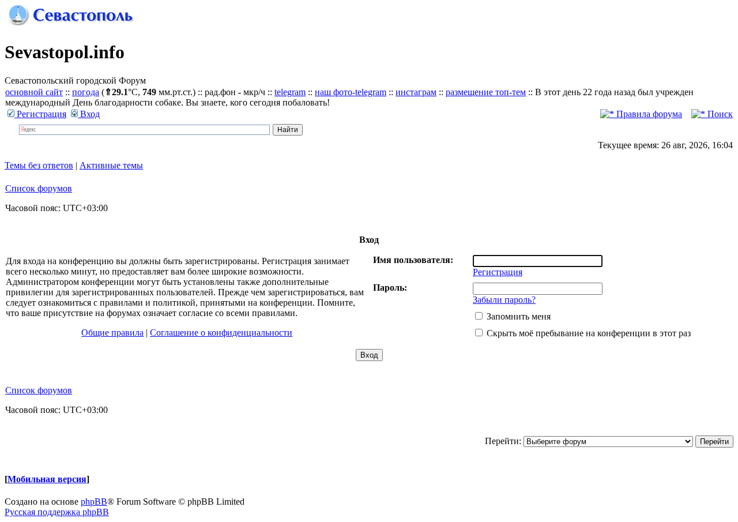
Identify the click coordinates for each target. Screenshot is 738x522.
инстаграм (416, 92)
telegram (290, 92)
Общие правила (112, 332)
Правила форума (648, 114)
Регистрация (40, 114)
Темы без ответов (39, 165)
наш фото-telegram (350, 92)
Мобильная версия (46, 479)
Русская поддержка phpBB (57, 512)
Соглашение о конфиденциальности (221, 332)
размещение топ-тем (486, 92)
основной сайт (34, 92)
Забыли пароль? (504, 300)
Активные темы (111, 165)
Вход (89, 114)
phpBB (94, 501)
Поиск (719, 114)
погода (85, 92)
